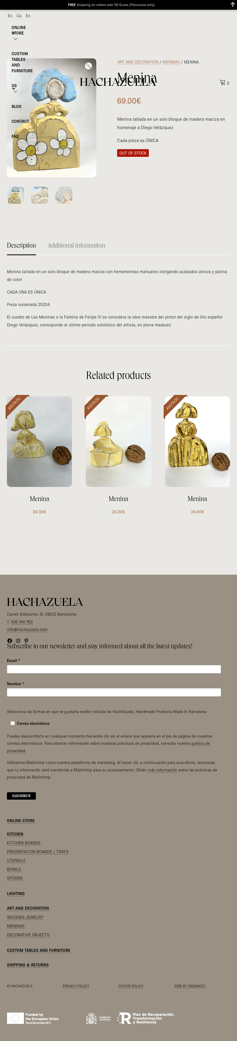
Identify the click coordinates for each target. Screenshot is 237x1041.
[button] (88, 66)
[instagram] (221, 16)
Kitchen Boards (24, 842)
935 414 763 (22, 621)
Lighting (16, 893)
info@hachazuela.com (27, 629)
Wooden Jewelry (25, 917)
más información (162, 769)
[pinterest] (228, 16)
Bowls (14, 869)
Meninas (171, 62)
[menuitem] (10, 15)
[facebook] (213, 16)
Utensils (16, 860)
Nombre (15, 683)
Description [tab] (21, 246)
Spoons (15, 878)
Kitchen (15, 834)
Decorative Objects (28, 934)
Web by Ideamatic (190, 986)
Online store (21, 820)
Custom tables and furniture (38, 950)
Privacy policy (76, 986)
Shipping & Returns (28, 964)
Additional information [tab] (76, 246)
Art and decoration (138, 62)
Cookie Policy (130, 986)
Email (13, 660)
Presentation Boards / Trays (38, 851)
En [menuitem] (28, 15)
